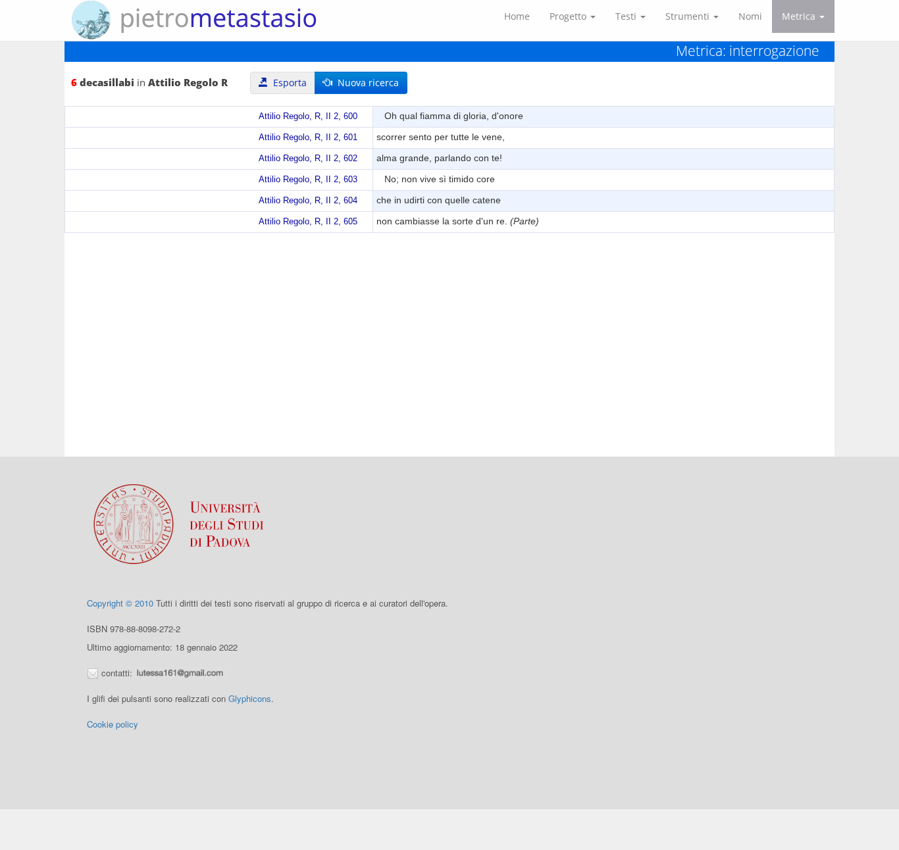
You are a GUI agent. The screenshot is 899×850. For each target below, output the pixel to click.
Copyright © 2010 (120, 603)
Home (517, 16)
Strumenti (688, 16)
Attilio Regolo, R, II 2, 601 (308, 137)
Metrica (800, 16)
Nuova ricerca (365, 82)
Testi (627, 16)
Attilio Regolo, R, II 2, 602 (308, 158)
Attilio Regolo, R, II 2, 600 (308, 116)
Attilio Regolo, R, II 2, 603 (308, 179)
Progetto (569, 16)
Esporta (287, 82)
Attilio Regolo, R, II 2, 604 (308, 200)
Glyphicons (249, 698)
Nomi (750, 16)
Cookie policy (112, 724)
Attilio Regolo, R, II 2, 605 (308, 221)
